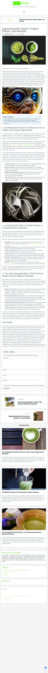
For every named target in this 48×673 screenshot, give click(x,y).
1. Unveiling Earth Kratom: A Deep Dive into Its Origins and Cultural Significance (22, 118)
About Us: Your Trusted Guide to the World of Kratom (15, 570)
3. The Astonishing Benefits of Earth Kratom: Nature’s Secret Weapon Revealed (22, 121)
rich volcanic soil (15, 145)
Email (5, 375)
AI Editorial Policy (6, 572)
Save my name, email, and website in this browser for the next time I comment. (24, 385)
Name (5, 369)
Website (5, 380)
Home (3, 19)
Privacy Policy (5, 574)
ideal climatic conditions (27, 145)
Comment (6, 358)
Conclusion (6, 123)
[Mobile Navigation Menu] (24, 12)
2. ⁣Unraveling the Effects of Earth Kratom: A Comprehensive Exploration (20, 120)
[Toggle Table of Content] (38, 117)
